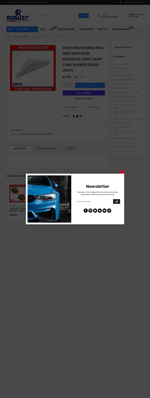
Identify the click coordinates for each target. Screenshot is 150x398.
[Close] (122, 172)
